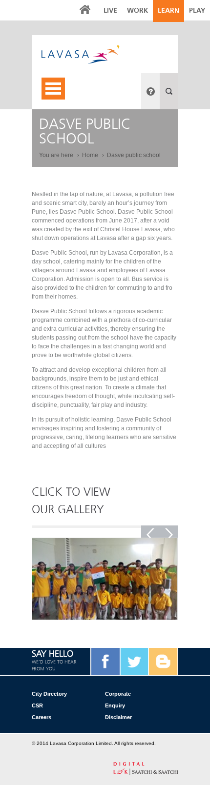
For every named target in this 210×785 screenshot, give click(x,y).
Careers (41, 717)
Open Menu (53, 89)
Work (137, 10)
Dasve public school (134, 155)
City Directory (49, 694)
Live (110, 10)
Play (197, 10)
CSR (37, 705)
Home (91, 155)
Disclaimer (118, 717)
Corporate (118, 694)
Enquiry (115, 705)
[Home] (110, 54)
